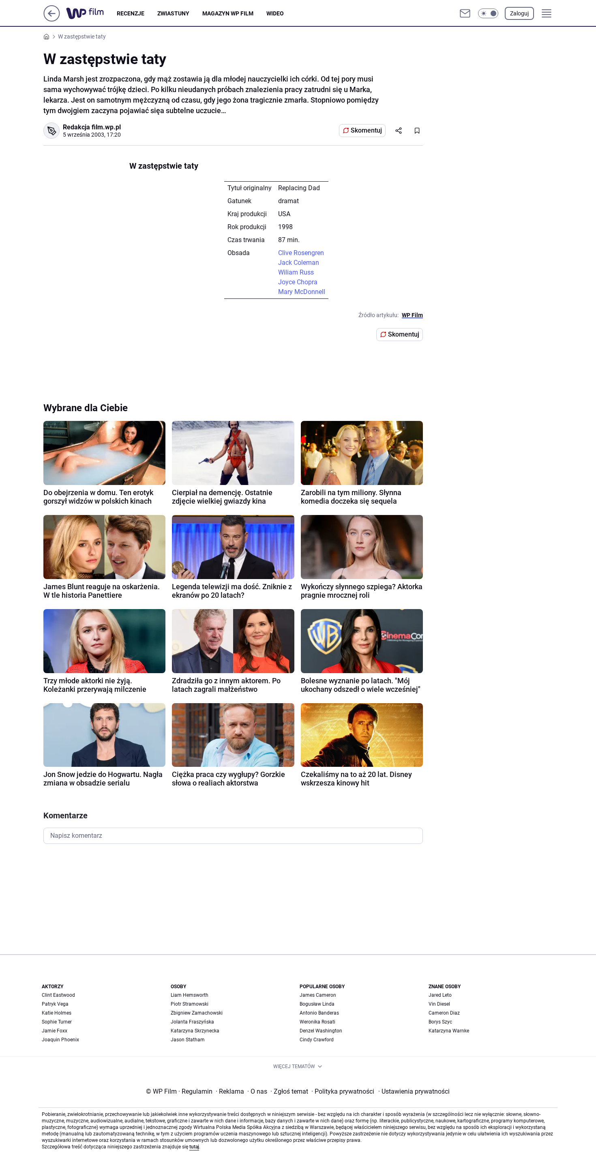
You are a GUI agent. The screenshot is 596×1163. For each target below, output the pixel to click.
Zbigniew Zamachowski (197, 1013)
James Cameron (318, 995)
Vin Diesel (439, 1004)
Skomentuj (366, 130)
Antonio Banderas (319, 1013)
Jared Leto (440, 995)
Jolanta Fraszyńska (192, 1022)
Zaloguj (519, 13)
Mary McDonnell (301, 292)
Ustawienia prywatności (414, 1091)
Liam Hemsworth (189, 995)
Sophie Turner (57, 1022)
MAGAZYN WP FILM (227, 13)
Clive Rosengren (301, 253)
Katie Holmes (56, 1013)
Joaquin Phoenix (60, 1040)
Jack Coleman (298, 262)
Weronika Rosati (317, 1022)
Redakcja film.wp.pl (92, 127)
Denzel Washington (321, 1031)
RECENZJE (130, 13)
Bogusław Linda (317, 1004)
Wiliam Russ (296, 272)
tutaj (194, 1147)
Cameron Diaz (444, 1013)
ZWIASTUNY (173, 13)
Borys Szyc (440, 1022)
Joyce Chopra (297, 282)
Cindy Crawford (317, 1040)
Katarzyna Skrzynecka (195, 1031)
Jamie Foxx (54, 1031)
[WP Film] (91, 13)
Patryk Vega (55, 1004)
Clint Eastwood (58, 995)
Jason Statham (188, 1040)
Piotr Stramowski (189, 1004)
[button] (488, 13)
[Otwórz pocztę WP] (465, 13)
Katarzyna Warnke (449, 1031)
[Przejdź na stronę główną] (51, 19)
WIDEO (275, 13)
